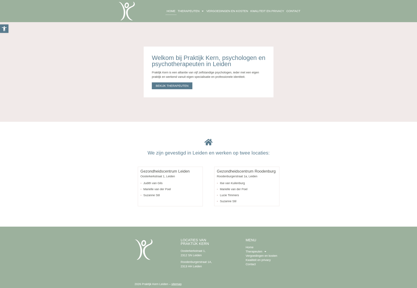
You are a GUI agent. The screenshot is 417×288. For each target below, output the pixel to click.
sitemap (176, 284)
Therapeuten (189, 11)
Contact (293, 11)
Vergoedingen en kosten (227, 11)
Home (171, 11)
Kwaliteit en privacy (267, 11)
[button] (4, 28)
